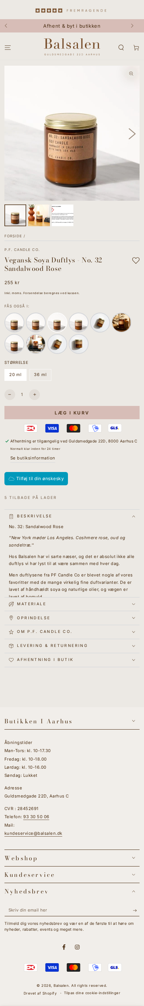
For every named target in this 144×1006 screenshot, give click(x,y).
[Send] (136, 910)
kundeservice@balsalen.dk (33, 833)
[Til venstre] (9, 25)
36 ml (43, 376)
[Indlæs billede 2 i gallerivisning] (39, 215)
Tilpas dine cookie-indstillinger (92, 993)
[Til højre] (135, 25)
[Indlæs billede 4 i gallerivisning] (62, 215)
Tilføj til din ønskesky (40, 478)
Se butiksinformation (32, 458)
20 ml (18, 376)
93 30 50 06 (36, 816)
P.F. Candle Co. (22, 250)
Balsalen (61, 985)
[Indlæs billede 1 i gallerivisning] (15, 215)
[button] (121, 48)
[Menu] (8, 48)
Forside (13, 236)
